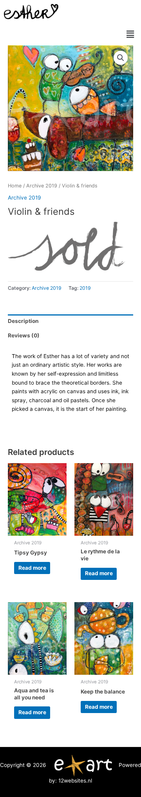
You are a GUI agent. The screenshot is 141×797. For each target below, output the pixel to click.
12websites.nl (75, 780)
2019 (85, 288)
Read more (32, 568)
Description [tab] (23, 321)
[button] (130, 34)
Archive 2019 (41, 186)
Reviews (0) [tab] (24, 335)
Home (15, 186)
